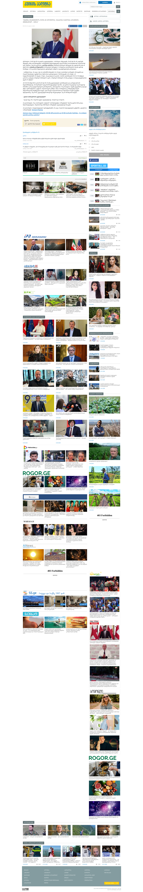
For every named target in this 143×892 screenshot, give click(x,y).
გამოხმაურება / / (81, 140)
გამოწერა (105, 2)
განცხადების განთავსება (89, 2)
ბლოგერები (28, 822)
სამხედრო (94, 364)
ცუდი (92, 147)
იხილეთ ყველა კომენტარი (30, 152)
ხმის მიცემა (104, 155)
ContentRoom (81, 179)
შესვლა (118, 2)
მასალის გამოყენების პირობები (114, 889)
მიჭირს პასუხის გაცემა (97, 150)
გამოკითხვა (94, 108)
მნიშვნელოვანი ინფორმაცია (101, 333)
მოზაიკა (93, 253)
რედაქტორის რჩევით (98, 26)
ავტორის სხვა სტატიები (33, 123)
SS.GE (25, 158)
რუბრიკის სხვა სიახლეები (34, 317)
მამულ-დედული (96, 394)
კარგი (93, 138)
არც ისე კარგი (95, 141)
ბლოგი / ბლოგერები (100, 16)
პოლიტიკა (28, 17)
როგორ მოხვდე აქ (82, 158)
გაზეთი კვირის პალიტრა (100, 21)
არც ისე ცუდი (95, 144)
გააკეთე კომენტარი (81, 152)
